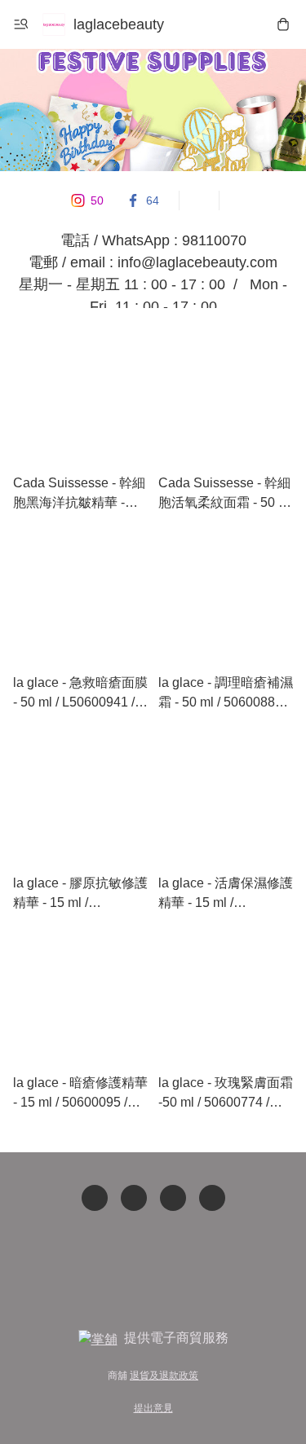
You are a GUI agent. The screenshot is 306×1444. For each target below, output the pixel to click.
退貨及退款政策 (164, 1375)
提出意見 (153, 1408)
